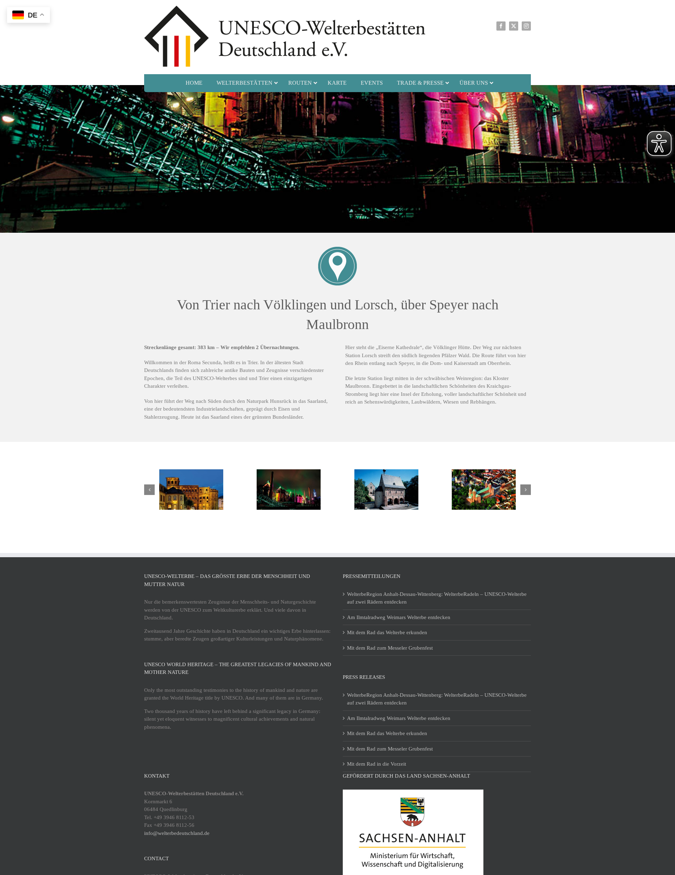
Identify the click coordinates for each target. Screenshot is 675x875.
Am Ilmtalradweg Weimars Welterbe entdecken (398, 617)
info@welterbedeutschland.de (177, 833)
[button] (149, 489)
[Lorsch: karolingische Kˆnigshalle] (386, 489)
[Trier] (191, 489)
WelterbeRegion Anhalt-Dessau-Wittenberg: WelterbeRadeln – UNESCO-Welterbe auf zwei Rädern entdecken (437, 598)
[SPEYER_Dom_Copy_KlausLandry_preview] (484, 489)
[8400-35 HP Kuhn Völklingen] (289, 489)
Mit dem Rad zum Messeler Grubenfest (390, 648)
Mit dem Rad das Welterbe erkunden (387, 632)
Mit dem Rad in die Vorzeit (376, 764)
